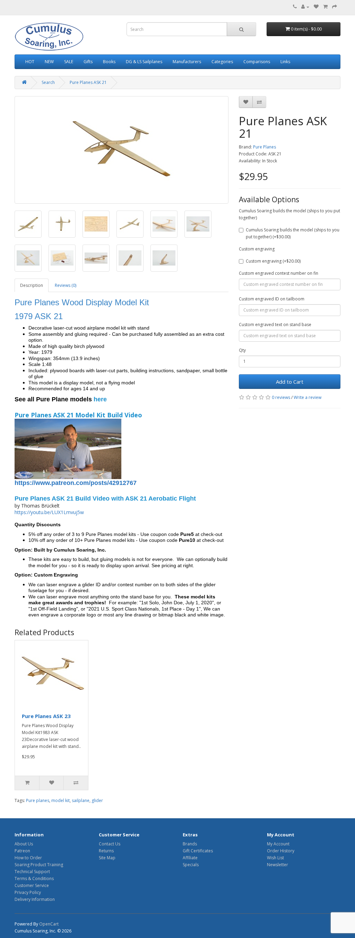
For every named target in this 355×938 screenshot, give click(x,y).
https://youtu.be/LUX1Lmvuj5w (49, 512)
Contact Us (109, 844)
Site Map (107, 858)
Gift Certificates (198, 851)
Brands (190, 844)
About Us (24, 844)
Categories (222, 62)
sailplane (80, 800)
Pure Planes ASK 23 (46, 716)
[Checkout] (334, 7)
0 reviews (281, 397)
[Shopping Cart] (325, 7)
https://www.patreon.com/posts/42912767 (76, 482)
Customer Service (32, 885)
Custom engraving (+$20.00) (273, 261)
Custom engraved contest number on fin (278, 273)
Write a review (307, 397)
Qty (242, 350)
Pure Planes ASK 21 (88, 82)
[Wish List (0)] (316, 7)
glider (97, 800)
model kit (60, 800)
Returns (106, 851)
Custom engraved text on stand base (275, 324)
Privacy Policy (28, 892)
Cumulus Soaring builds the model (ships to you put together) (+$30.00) (292, 233)
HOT (29, 62)
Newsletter (277, 865)
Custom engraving (257, 249)
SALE (68, 62)
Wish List (275, 858)
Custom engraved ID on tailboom (271, 299)
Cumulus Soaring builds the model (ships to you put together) (289, 214)
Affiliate (190, 858)
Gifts (88, 62)
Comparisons (256, 62)
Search (48, 82)
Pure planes (37, 800)
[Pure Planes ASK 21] (121, 150)
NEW (49, 62)
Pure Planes (264, 147)
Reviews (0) (65, 285)
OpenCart (49, 924)
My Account (278, 844)
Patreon (22, 851)
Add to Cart (289, 381)
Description (31, 285)
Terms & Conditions (34, 878)
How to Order (28, 858)
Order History (280, 851)
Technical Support (32, 872)
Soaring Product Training (39, 865)
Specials (191, 865)
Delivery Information (35, 899)
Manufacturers (187, 62)
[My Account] (305, 7)
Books (109, 62)
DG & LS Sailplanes (144, 62)
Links (285, 62)
